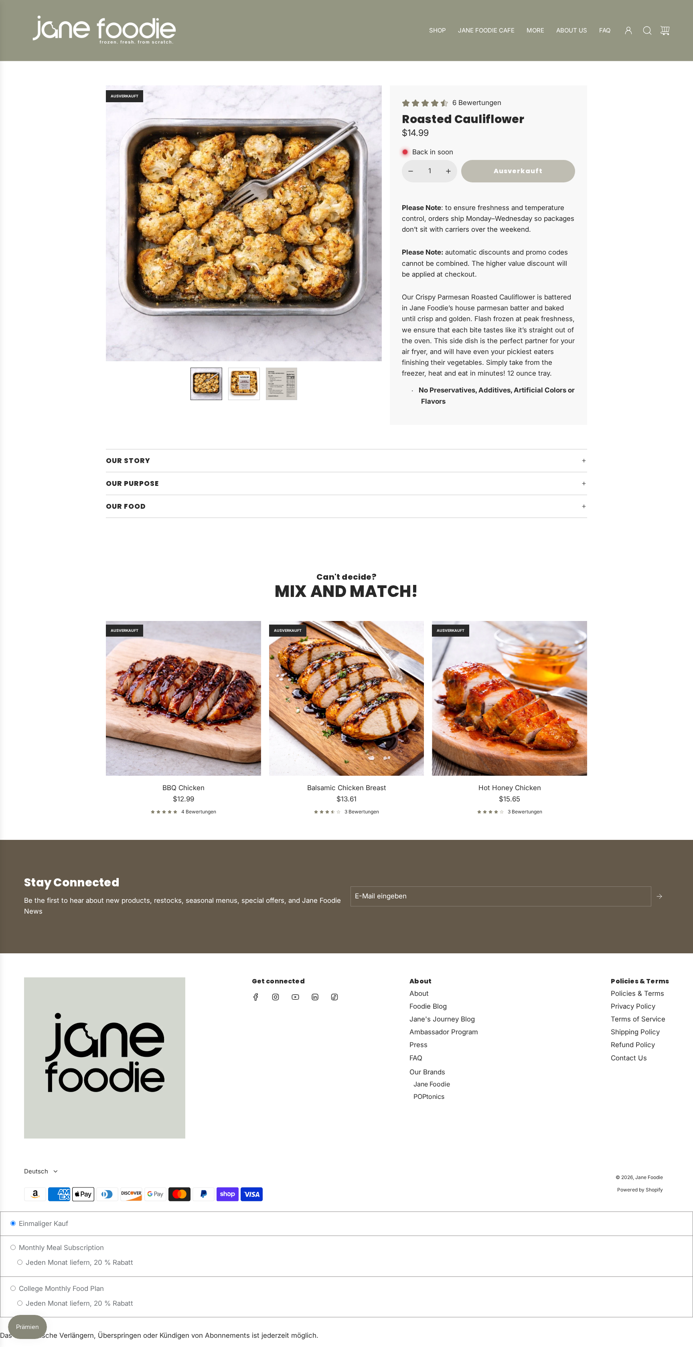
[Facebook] (256, 997)
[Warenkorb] (665, 30)
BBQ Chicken (183, 788)
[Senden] (660, 896)
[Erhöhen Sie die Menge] (448, 171)
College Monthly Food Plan (60, 1288)
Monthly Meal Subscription (60, 1248)
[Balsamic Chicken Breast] (346, 698)
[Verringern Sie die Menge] (410, 171)
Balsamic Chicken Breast (346, 788)
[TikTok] (334, 997)
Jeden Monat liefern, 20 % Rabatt (78, 1262)
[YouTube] (295, 997)
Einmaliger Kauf (42, 1224)
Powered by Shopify (640, 1190)
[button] (125, 223)
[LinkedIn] (315, 997)
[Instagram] (275, 997)
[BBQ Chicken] (183, 698)
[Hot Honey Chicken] (509, 698)
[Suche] (647, 30)
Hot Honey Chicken (509, 788)
